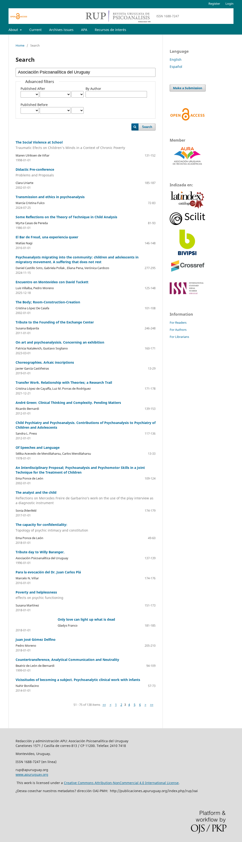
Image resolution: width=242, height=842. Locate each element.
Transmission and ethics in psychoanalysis (50, 197)
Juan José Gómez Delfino (36, 639)
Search (147, 127)
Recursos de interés (110, 29)
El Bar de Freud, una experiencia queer (47, 237)
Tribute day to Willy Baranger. (40, 552)
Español (176, 66)
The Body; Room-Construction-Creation (48, 302)
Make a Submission (187, 88)
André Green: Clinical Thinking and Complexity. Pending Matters (68, 402)
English (176, 59)
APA (84, 29)
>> (151, 704)
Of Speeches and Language (38, 447)
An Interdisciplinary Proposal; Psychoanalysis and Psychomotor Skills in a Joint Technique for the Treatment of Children (80, 470)
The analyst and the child (84, 497)
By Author (93, 88)
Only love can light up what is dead (86, 619)
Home (20, 45)
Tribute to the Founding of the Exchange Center (55, 322)
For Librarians (179, 337)
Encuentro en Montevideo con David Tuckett (52, 282)
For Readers (178, 322)
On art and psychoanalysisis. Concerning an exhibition (60, 342)
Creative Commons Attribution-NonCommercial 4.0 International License (121, 783)
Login (229, 3)
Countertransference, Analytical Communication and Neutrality (67, 659)
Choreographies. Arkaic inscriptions (45, 362)
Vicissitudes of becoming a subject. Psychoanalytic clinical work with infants (78, 679)
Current (35, 29)
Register (214, 3)
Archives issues (61, 29)
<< (104, 704)
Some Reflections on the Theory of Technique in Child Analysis (66, 217)
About (14, 29)
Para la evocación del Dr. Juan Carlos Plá (48, 572)
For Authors (178, 329)
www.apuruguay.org (32, 774)
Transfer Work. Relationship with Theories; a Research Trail (64, 382)
